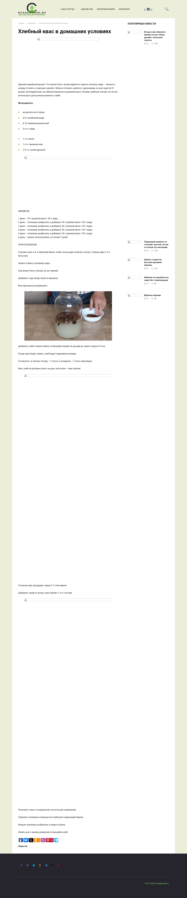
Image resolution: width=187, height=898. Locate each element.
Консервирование (106, 9)
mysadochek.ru (162, 883)
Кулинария (124, 9)
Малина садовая (152, 295)
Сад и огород (67, 9)
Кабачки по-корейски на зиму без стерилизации (156, 278)
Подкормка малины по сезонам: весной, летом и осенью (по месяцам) (156, 244)
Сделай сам (87, 9)
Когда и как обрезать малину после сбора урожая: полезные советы (155, 36)
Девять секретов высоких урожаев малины (153, 262)
